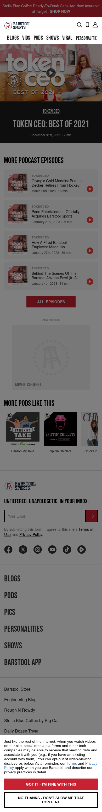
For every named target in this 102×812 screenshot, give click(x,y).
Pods (38, 38)
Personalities (87, 38)
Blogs (13, 38)
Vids (26, 38)
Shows (52, 38)
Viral (67, 38)
